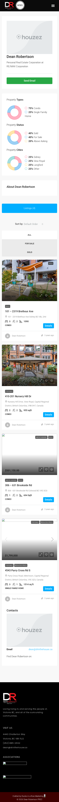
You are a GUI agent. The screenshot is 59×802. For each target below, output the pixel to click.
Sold (29, 252)
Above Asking (11, 480)
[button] (53, 5)
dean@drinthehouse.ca (40, 649)
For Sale (29, 243)
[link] (29, 280)
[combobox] (33, 224)
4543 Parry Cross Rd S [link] (17, 570)
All (29, 235)
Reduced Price (47, 522)
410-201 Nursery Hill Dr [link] (18, 396)
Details (48, 325)
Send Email (29, 80)
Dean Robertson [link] (18, 336)
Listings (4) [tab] (29, 208)
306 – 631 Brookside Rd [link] (18, 485)
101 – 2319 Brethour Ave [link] (19, 311)
